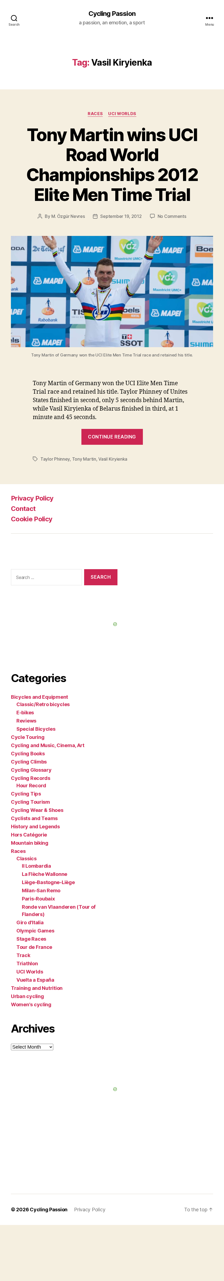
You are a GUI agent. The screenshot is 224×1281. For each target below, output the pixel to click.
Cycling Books (28, 753)
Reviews (26, 721)
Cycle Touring (28, 737)
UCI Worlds (122, 113)
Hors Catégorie (29, 835)
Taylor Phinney (55, 459)
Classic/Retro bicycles (43, 704)
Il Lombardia (36, 866)
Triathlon (27, 963)
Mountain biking (29, 843)
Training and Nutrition (37, 988)
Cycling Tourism (30, 802)
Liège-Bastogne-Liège (48, 882)
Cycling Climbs (29, 762)
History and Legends (35, 826)
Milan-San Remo (41, 890)
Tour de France (34, 947)
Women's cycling (31, 1004)
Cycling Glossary (31, 770)
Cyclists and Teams (34, 818)
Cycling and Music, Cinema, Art (47, 745)
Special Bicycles (35, 729)
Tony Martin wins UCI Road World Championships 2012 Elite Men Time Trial (112, 164)
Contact (23, 509)
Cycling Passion (112, 13)
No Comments (172, 216)
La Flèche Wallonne (44, 874)
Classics (26, 858)
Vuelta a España (35, 980)
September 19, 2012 (121, 216)
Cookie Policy (31, 519)
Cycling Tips (26, 794)
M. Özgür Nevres (68, 216)
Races (95, 113)
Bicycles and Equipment (39, 697)
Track (23, 955)
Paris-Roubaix (38, 899)
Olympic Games (35, 931)
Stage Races (31, 939)
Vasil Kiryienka (112, 459)
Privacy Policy (32, 498)
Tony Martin (84, 459)
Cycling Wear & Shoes (37, 810)
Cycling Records (30, 778)
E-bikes (25, 712)
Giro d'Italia (30, 922)
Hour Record (31, 785)
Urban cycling (27, 996)
